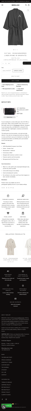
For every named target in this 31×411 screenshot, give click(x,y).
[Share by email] (13, 187)
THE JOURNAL (5, 367)
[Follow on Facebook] (2, 399)
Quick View (9, 117)
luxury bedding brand (19, 317)
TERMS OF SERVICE (7, 382)
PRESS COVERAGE (6, 359)
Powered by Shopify (20, 407)
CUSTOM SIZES (5, 364)
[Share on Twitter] (8, 187)
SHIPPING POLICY (6, 384)
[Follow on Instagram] (6, 399)
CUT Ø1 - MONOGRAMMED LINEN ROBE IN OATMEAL (10, 259)
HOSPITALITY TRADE (7, 362)
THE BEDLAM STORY (7, 357)
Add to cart (15, 76)
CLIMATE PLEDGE (6, 394)
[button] (27, 63)
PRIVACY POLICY (6, 392)
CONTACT (4, 374)
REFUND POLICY (6, 389)
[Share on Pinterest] (11, 187)
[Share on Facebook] (6, 187)
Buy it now (15, 80)
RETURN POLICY (6, 387)
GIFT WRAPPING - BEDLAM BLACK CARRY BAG (23, 110)
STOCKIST (4, 369)
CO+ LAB (4, 372)
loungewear (17, 125)
